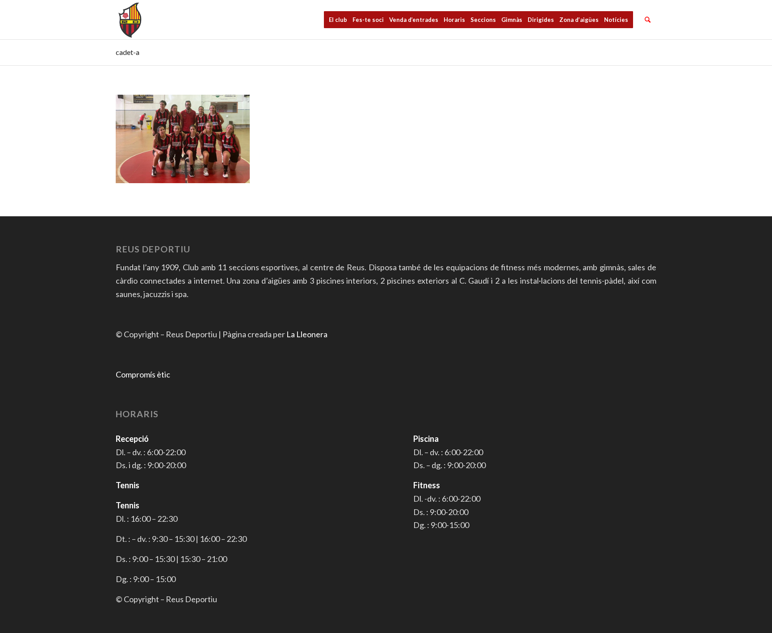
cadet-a (127, 52)
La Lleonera (306, 334)
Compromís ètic (143, 374)
